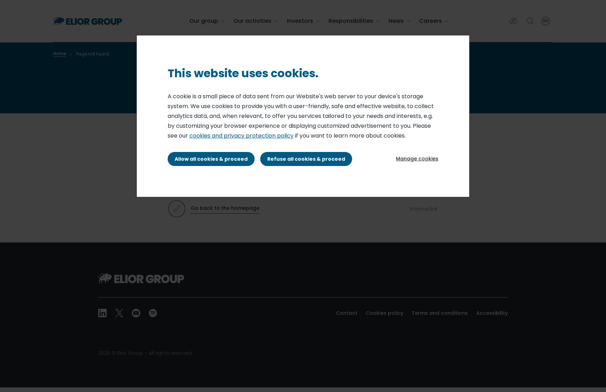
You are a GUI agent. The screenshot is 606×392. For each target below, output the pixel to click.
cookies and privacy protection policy (241, 136)
